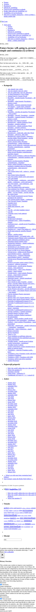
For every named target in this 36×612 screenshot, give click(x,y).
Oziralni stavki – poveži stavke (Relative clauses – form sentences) (20, 267)
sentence (28, 520)
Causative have (12, 203)
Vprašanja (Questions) (14, 355)
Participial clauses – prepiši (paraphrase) (20, 278)
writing (19, 528)
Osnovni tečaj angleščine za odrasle (14, 9)
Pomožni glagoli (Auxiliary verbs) (18, 313)
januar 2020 (11, 402)
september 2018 (12, 426)
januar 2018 (11, 439)
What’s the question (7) (15, 370)
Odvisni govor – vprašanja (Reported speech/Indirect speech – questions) (19, 256)
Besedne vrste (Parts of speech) (17, 120)
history (30, 512)
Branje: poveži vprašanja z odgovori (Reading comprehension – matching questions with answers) (22, 157)
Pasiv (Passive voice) (14, 280)
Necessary (5, 584)
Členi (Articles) (12, 205)
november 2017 (12, 442)
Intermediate (11, 217)
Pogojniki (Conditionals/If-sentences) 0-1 (20, 310)
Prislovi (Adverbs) (13, 331)
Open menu (7, 25)
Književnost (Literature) (15, 219)
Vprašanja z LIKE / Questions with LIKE (20, 357)
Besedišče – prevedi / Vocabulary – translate (21, 115)
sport (16, 524)
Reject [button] (2, 552)
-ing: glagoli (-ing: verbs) (15, 89)
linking (19, 515)
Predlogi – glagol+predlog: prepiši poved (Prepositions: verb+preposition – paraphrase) (21, 319)
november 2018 (12, 423)
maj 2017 (10, 449)
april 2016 (11, 468)
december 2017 (12, 440)
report (15, 520)
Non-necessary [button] (4, 597)
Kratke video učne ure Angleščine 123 (15, 11)
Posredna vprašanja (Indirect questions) (19, 315)
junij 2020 (11, 397)
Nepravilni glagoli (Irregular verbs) (18, 248)
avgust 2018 (11, 428)
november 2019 (12, 405)
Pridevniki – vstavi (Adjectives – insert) (20, 329)
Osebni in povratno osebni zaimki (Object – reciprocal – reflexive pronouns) (21, 263)
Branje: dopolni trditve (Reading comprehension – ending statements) (19, 142)
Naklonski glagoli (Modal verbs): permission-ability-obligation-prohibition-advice (21, 239)
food (9, 512)
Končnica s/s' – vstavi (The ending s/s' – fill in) (22, 229)
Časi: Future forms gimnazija (16, 175)
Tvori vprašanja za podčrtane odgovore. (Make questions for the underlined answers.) (21, 337)
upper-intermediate (12, 526)
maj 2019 (10, 412)
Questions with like (13, 372)
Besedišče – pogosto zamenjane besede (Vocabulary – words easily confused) (19, 105)
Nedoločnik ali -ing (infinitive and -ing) (19, 247)
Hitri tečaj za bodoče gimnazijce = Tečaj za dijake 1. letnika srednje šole (21, 39)
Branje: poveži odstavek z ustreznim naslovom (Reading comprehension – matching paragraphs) (22, 146)
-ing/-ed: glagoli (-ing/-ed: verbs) (17, 91)
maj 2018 (10, 432)
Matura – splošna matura (15, 234)
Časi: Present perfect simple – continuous (20, 199)
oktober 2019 (12, 407)
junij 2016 (11, 465)
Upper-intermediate (13, 339)
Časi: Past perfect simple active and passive (21, 176)
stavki (23, 524)
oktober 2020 (12, 393)
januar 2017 (11, 456)
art (4, 510)
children (11, 510)
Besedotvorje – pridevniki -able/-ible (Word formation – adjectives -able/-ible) (21, 133)
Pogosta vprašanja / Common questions (19, 311)
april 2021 (11, 388)
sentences (9, 523)
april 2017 (11, 451)
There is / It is (12, 334)
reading (10, 521)
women (6, 528)
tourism (33, 524)
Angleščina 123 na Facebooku (13, 13)
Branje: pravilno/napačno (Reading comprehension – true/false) (18, 161)
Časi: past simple (13, 178)
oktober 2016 (12, 461)
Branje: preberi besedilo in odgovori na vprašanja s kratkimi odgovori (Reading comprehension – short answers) (20, 166)
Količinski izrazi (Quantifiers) (17, 227)
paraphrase (7, 518)
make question (24, 515)
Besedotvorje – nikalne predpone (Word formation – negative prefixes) (20, 126)
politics (18, 518)
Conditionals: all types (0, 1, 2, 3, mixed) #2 (21, 375)
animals (33, 508)
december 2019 (12, 404)
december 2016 (12, 458)
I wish (9, 215)
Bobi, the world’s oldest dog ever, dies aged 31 (22, 368)
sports (20, 524)
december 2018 (12, 421)
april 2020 (11, 398)
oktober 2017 (12, 444)
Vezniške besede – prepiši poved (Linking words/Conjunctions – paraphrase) (20, 342)
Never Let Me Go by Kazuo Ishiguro (19, 250)
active (6, 508)
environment (27, 510)
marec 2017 (11, 453)
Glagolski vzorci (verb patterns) (17, 213)
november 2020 (12, 391)
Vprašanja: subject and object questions (19, 359)
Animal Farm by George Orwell (17, 96)
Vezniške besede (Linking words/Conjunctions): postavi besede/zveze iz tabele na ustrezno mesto (21, 346)
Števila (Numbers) (13, 332)
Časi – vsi (11, 169)
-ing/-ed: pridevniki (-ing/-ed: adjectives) (20, 92)
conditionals (15, 510)
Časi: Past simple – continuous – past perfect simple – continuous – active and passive (21, 181)
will (32, 526)
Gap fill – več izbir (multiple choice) (19, 210)
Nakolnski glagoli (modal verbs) (17, 241)
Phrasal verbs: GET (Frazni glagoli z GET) (21, 297)
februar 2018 (11, 437)
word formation (13, 529)
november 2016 (12, 460)
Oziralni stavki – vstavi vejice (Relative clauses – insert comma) (19, 270)
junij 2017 (11, 447)
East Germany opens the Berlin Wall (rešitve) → (18, 479)
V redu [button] (30, 550)
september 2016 (12, 463)
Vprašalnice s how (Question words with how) (22, 353)
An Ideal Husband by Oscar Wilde (18, 94)
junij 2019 (11, 411)
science (22, 520)
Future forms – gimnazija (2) (16, 373)
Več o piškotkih (9, 552)
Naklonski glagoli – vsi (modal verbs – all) (20, 236)
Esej (9, 208)
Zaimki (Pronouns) (13, 360)
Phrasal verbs (12, 296)
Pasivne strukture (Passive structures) (19, 294)
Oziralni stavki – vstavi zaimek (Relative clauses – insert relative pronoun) (20, 274)
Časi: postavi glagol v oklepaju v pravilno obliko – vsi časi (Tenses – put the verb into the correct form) (21, 192)
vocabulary (27, 526)
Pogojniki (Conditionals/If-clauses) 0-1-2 (20, 301)
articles (7, 510)
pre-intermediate (28, 518)
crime (20, 510)
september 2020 (12, 395)
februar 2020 (11, 400)
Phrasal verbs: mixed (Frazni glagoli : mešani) (21, 299)
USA (22, 526)
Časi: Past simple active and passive (18, 187)
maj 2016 (10, 467)
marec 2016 (11, 470)
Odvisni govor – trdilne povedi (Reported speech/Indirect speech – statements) (20, 253)
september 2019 (12, 409)
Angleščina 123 (15, 489)
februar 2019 (11, 418)
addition (24, 508)
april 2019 (11, 414)
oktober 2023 (12, 383)
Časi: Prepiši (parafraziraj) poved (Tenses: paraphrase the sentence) (20, 197)
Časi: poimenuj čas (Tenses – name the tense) (21, 189)
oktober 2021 (12, 384)
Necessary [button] (3, 582)
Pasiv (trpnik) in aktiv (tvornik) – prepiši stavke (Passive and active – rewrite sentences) (22, 288)
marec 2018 (11, 435)
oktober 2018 (12, 425)
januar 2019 (11, 419)
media (29, 515)
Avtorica (6, 4)
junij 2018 (11, 430)
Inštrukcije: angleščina (10, 7)
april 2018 (11, 433)
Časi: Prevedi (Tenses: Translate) (17, 201)
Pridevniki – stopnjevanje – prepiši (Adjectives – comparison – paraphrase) (22, 326)
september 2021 (12, 386)
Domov (6, 2)
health (26, 512)
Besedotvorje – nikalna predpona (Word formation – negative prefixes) (20, 123)
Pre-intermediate (13, 317)
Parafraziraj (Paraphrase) (15, 276)
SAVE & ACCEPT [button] (6, 611)
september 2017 (12, 446)
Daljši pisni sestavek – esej (16, 206)
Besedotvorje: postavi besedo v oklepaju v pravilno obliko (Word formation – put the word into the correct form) (20, 138)
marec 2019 (11, 416)
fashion (5, 512)
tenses (28, 523)
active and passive (15, 508)
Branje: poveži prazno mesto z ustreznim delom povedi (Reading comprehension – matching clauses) (20, 152)
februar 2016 (11, 472)
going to (21, 512)
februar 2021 (11, 390)
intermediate (10, 515)
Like (9, 233)
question (6, 520)
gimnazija (17, 512)
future (12, 512)
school (18, 521)
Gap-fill (10, 212)
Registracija (7, 6)
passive (13, 518)
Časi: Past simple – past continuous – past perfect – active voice (20, 184)
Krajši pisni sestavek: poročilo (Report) (19, 231)
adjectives (28, 508)
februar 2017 (11, 454)
